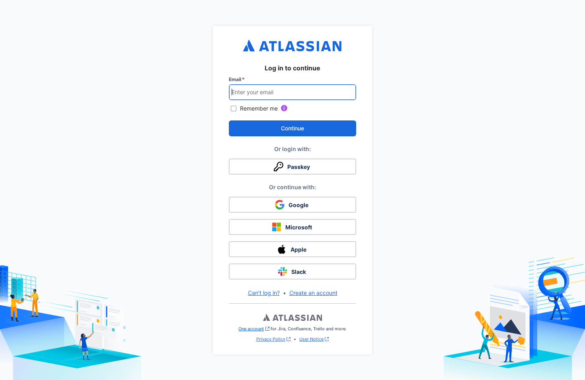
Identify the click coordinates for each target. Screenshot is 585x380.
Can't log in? (264, 292)
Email (237, 79)
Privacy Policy (270, 339)
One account (253, 329)
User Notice (311, 339)
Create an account (313, 292)
